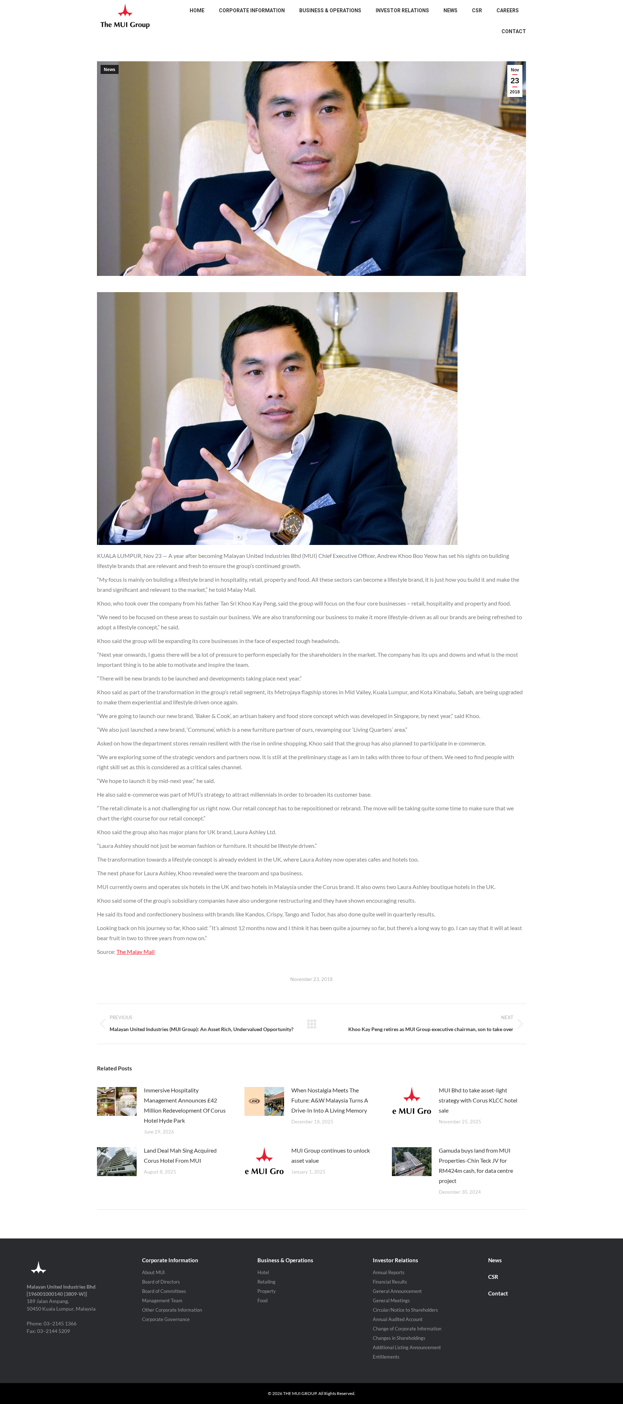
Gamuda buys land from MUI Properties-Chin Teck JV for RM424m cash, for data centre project (476, 1165)
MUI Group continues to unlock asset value (330, 1155)
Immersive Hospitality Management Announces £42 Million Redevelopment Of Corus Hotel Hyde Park (185, 1105)
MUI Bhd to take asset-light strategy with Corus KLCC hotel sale (478, 1100)
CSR (493, 1276)
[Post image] (117, 1101)
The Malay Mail (135, 951)
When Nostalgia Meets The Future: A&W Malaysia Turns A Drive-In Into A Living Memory (329, 1100)
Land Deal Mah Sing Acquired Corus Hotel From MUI (180, 1155)
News (109, 69)
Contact (498, 1293)
